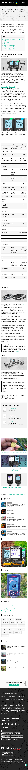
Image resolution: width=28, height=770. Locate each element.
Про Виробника (6, 739)
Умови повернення (17, 736)
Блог (8, 16)
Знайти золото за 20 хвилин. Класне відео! (16, 526)
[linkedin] (15, 724)
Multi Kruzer (12, 629)
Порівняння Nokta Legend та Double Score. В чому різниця (14, 469)
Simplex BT (8, 49)
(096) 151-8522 (14, 685)
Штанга (4, 43)
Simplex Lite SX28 (9, 48)
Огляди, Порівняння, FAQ (8, 609)
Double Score (18, 632)
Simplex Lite (4, 87)
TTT (2, 764)
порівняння (22, 494)
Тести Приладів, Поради (7, 611)
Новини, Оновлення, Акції (8, 605)
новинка (12, 622)
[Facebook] (2, 724)
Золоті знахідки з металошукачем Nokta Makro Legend (15, 661)
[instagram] (5, 724)
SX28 (17, 318)
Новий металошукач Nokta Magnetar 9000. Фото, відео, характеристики (16, 647)
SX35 (17, 351)
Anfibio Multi (5, 636)
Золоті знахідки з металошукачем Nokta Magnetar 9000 (15, 519)
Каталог (4, 731)
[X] (9, 724)
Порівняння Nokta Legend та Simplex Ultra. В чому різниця (14, 488)
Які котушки (6, 42)
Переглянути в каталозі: (9, 45)
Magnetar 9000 (20, 629)
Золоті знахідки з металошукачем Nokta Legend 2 (15, 654)
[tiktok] (19, 724)
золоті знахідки (20, 622)
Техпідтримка (5, 736)
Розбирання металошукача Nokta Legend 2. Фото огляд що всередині (16, 534)
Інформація (12, 731)
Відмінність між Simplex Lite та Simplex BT (13, 39)
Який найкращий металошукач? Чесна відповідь (15, 668)
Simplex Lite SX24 (9, 46)
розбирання (10, 619)
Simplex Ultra (13, 626)
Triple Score (5, 626)
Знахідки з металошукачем (8, 607)
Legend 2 (4, 632)
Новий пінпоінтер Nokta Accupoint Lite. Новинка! (16, 512)
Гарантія (17, 733)
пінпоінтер (18, 619)
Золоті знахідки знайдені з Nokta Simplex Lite (14, 452)
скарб (3, 619)
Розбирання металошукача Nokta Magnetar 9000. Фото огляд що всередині (16, 505)
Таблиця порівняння (10, 41)
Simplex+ (4, 629)
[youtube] (12, 724)
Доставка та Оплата (7, 733)
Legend (10, 632)
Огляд (11, 16)
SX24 (23, 304)
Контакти (15, 739)
